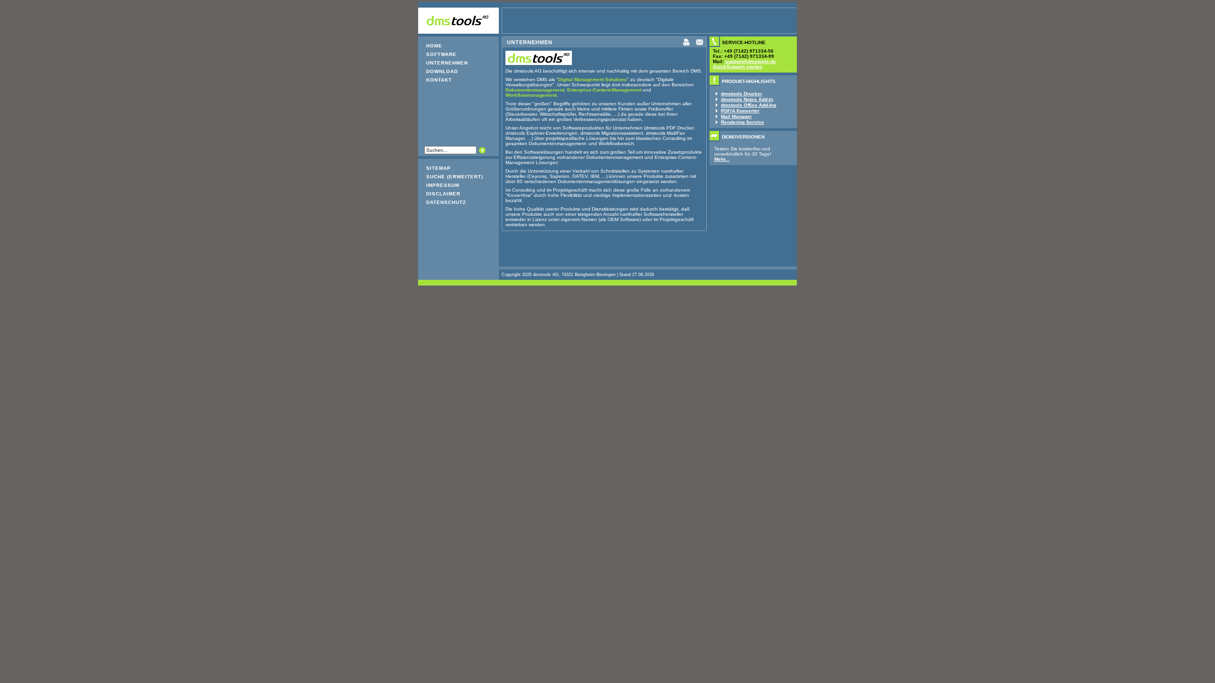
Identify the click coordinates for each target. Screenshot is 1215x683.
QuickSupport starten (737, 66)
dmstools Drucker (741, 93)
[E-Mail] (699, 45)
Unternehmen (447, 62)
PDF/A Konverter (740, 110)
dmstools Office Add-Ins (748, 105)
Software (441, 54)
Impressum (442, 185)
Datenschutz (446, 202)
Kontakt (439, 80)
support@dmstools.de (750, 61)
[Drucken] (686, 45)
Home (434, 45)
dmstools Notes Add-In (747, 99)
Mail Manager (736, 116)
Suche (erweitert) (454, 176)
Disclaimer (443, 193)
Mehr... (721, 159)
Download (442, 71)
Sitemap (438, 168)
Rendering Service (742, 122)
